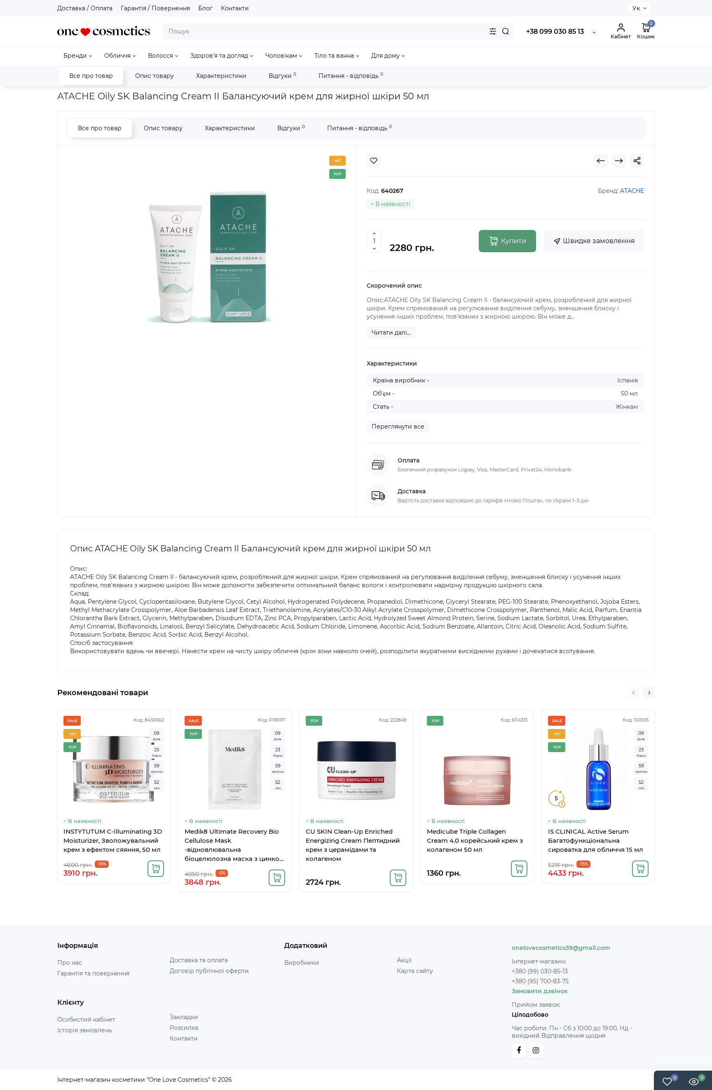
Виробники (301, 962)
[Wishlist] (374, 161)
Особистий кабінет (86, 1019)
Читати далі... (391, 332)
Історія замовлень (84, 1030)
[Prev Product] (601, 161)
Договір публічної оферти (209, 971)
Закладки (184, 1017)
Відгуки (282, 76)
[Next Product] (619, 161)
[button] (633, 693)
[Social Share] (637, 161)
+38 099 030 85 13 (555, 31)
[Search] (505, 31)
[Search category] (492, 31)
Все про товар (91, 76)
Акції (404, 960)
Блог (205, 8)
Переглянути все (398, 426)
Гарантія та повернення (93, 973)
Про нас (69, 962)
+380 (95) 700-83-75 (540, 981)
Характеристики (221, 76)
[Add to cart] (156, 868)
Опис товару (154, 76)
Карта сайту (415, 971)
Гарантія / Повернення (155, 8)
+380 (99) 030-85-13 (540, 971)
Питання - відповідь (351, 76)
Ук (636, 8)
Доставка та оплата (199, 960)
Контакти (235, 8)
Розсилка (184, 1027)
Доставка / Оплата (84, 8)
